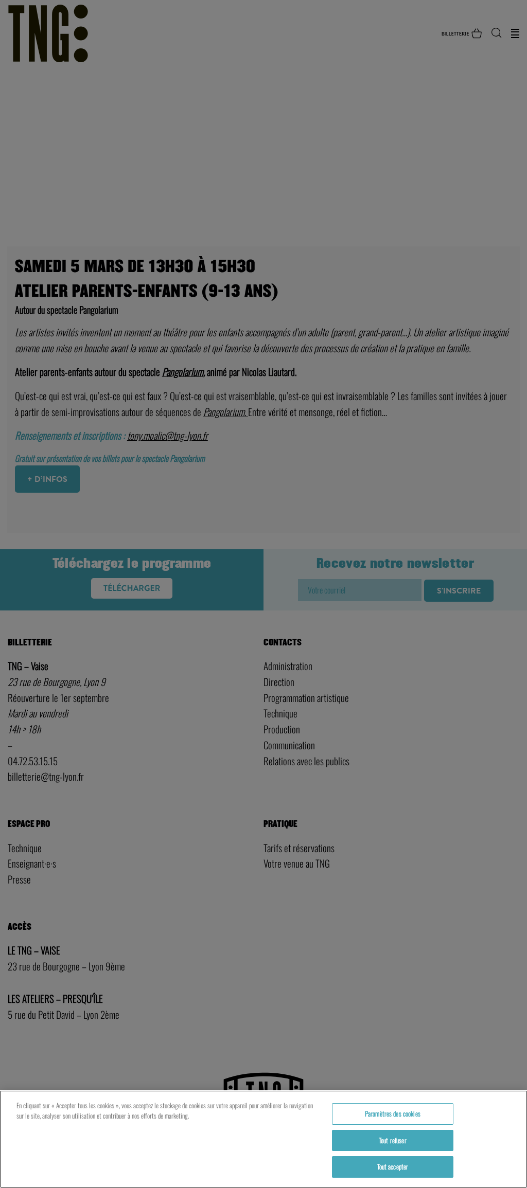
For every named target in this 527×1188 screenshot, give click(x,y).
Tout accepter (393, 1166)
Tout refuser (393, 1140)
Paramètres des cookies (392, 1113)
